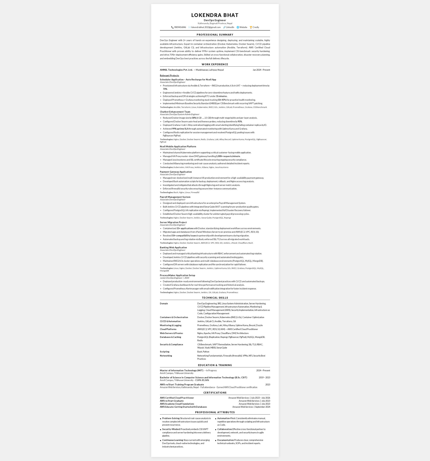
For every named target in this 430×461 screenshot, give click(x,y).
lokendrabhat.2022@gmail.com (206, 27)
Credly (256, 27)
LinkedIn (230, 27)
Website (243, 27)
